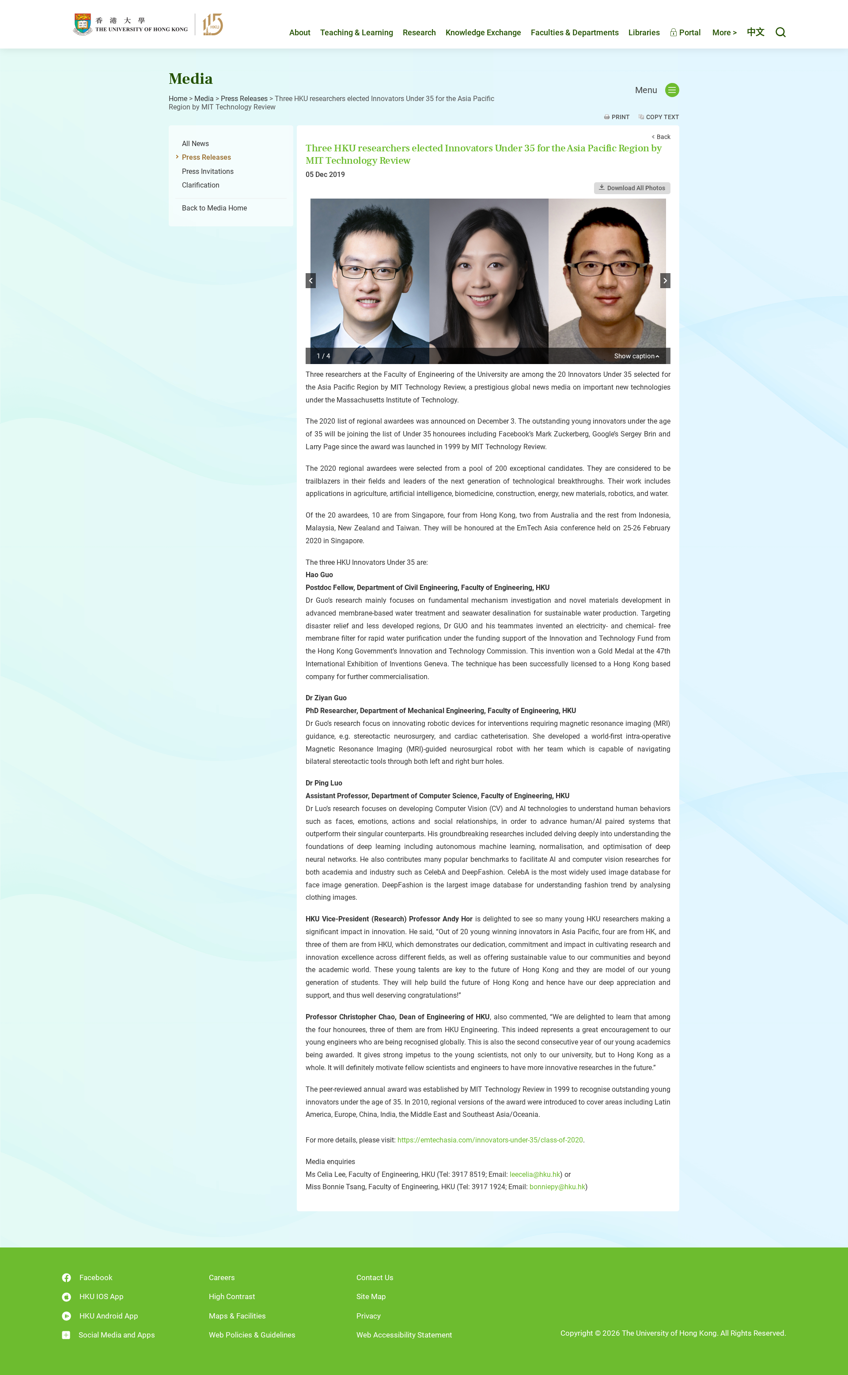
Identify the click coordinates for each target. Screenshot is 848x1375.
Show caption (634, 356)
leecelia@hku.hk (535, 1174)
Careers (222, 1277)
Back (663, 136)
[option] (488, 281)
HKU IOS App (102, 1296)
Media (204, 98)
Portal (689, 32)
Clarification (201, 185)
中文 (756, 32)
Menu (646, 90)
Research (419, 32)
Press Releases (244, 98)
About (299, 32)
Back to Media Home (214, 208)
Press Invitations (208, 171)
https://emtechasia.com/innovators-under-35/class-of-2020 (490, 1140)
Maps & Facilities (237, 1315)
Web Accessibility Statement (404, 1334)
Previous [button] (311, 280)
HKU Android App (109, 1315)
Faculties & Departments (575, 32)
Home (178, 98)
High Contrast (232, 1296)
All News (195, 143)
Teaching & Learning (356, 32)
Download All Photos (636, 188)
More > (724, 32)
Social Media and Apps (117, 1334)
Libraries (644, 32)
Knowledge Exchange (483, 32)
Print (621, 116)
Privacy (368, 1315)
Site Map (371, 1296)
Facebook (96, 1277)
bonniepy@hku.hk (557, 1187)
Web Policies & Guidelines (252, 1334)
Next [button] (665, 280)
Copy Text (662, 116)
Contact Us (375, 1277)
